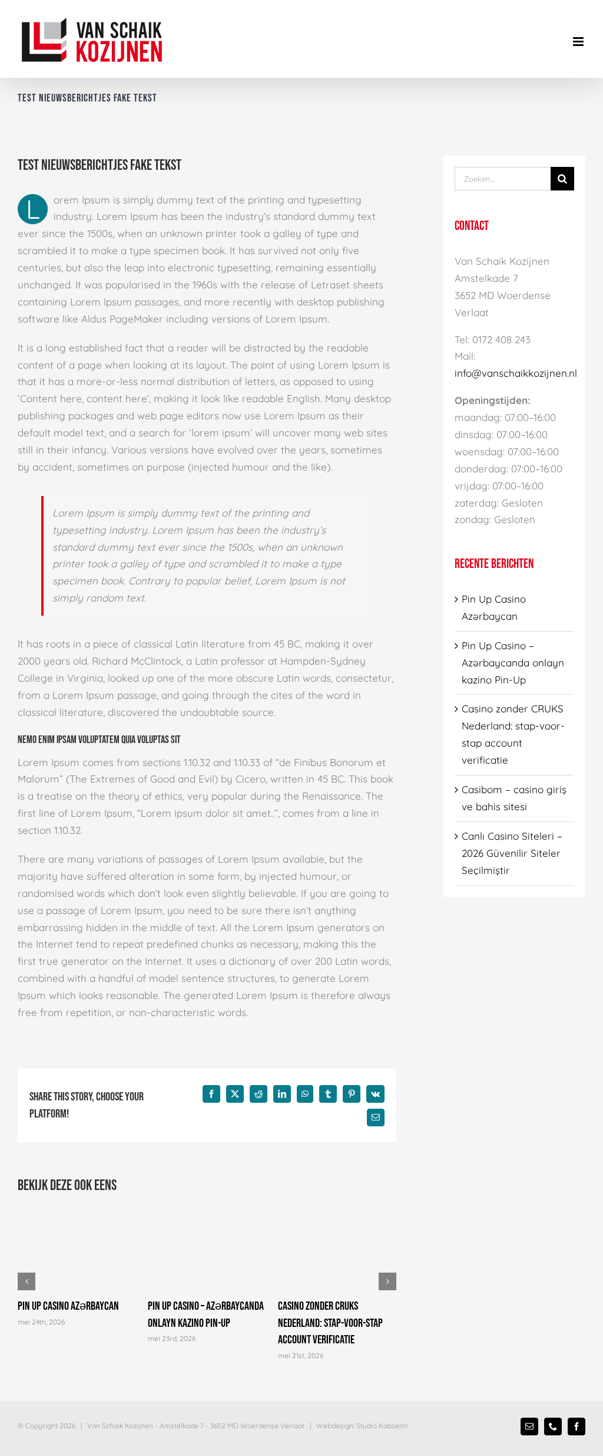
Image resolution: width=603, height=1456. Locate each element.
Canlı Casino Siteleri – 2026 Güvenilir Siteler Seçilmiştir (512, 853)
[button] (26, 1281)
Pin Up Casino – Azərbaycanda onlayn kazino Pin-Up (513, 662)
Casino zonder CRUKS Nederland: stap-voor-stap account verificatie (330, 1323)
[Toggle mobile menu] (579, 41)
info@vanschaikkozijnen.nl (516, 373)
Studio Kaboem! (381, 1425)
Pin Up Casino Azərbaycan (68, 1306)
